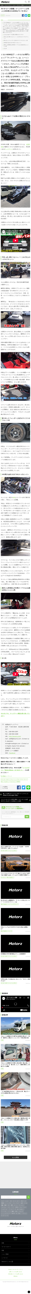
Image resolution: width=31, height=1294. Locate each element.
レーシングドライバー (13, 904)
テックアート (9, 149)
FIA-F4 (13, 1213)
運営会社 (16, 1276)
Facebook (12, 753)
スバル (25, 1203)
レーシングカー (16, 779)
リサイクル (3, 1207)
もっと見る (15, 1157)
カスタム (13, 781)
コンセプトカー (4, 1209)
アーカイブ (11, 1209)
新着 (3, 1243)
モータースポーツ (6, 779)
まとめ (5, 48)
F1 (15, 1209)
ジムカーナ (21, 1211)
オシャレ (16, 1205)
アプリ (12, 1207)
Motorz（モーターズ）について (15, 1269)
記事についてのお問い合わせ (15, 1271)
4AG (14, 497)
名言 (22, 1203)
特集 (2, 1040)
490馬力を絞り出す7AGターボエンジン (12, 42)
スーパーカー (4, 1211)
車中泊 (17, 1207)
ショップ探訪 (5, 1254)
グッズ (2, 1215)
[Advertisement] (15, 1175)
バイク (8, 1207)
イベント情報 (11, 1211)
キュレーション (23, 1207)
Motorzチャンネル (6, 1261)
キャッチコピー (16, 1203)
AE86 (18, 781)
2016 (16, 1211)
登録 (27, 816)
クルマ (2, 15)
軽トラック (23, 1201)
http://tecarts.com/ (15, 736)
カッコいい (24, 779)
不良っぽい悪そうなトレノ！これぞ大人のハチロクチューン (16, 37)
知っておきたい (5, 781)
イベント (25, 1213)
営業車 (2, 1203)
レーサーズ (4, 1258)
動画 (5, 1205)
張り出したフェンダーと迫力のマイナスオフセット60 (16, 40)
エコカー (7, 1201)
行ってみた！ (18, 1213)
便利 (12, 1205)
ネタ (9, 1205)
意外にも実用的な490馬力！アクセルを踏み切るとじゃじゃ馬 (16, 45)
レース (10, 931)
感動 (2, 1205)
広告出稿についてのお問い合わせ (15, 1274)
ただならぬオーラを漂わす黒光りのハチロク (14, 34)
